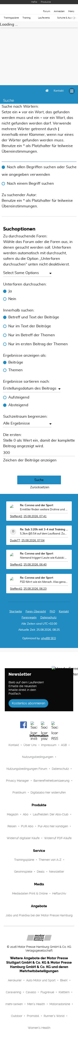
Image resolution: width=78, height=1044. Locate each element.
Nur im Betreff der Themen (31, 335)
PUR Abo (27, 826)
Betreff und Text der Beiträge (33, 317)
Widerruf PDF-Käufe (58, 838)
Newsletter (56, 871)
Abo (25, 814)
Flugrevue (47, 992)
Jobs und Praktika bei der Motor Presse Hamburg (39, 915)
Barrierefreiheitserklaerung (51, 780)
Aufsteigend (18, 397)
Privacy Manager (17, 780)
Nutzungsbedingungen (37, 757)
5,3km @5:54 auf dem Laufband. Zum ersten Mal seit (44, 533)
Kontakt (14, 745)
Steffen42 (16, 516)
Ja (10, 291)
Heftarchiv (59, 893)
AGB (64, 745)
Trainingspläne (11, 18)
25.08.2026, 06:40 (35, 564)
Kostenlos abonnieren (28, 703)
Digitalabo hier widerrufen (48, 792)
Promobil (33, 1016)
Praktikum (19, 792)
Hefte (34, 2)
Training (26, 18)
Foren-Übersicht (36, 611)
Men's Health (36, 1004)
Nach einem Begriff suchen (30, 184)
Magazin (12, 814)
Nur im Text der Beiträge (29, 326)
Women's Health (39, 1027)
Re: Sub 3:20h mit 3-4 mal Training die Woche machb (44, 529)
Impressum (48, 745)
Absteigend (18, 405)
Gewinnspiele (23, 871)
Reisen (11, 826)
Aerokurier (15, 980)
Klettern (64, 992)
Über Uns (30, 745)
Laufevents (44, 18)
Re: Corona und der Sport (36, 505)
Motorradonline (60, 1004)
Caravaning (13, 992)
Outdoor (16, 1016)
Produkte (46, 2)
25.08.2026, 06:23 (35, 589)
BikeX (64, 980)
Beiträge (15, 362)
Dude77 (15, 540)
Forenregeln (29, 617)
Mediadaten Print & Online (30, 893)
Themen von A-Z (50, 859)
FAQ (52, 611)
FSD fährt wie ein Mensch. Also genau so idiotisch (44, 582)
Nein (12, 299)
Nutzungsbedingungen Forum (26, 768)
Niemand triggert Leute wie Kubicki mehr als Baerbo (44, 558)
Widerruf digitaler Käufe (23, 838)
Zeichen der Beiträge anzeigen (30, 460)
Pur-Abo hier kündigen (53, 826)
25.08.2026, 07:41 (35, 516)
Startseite (15, 611)
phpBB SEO (48, 638)
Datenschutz (48, 617)
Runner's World (54, 1016)
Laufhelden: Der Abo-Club (50, 814)
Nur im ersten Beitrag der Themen (38, 344)
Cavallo (31, 992)
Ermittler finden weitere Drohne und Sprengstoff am (44, 509)
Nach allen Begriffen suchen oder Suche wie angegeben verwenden (39, 171)
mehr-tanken (14, 1004)
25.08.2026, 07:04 (33, 540)
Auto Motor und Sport (41, 980)
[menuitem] (59, 91)
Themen (15, 370)
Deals (41, 871)
